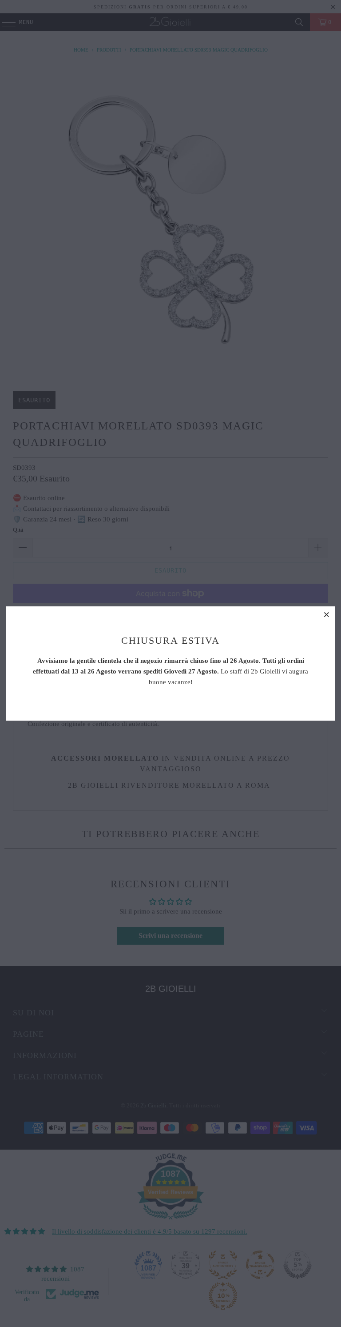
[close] (327, 614)
